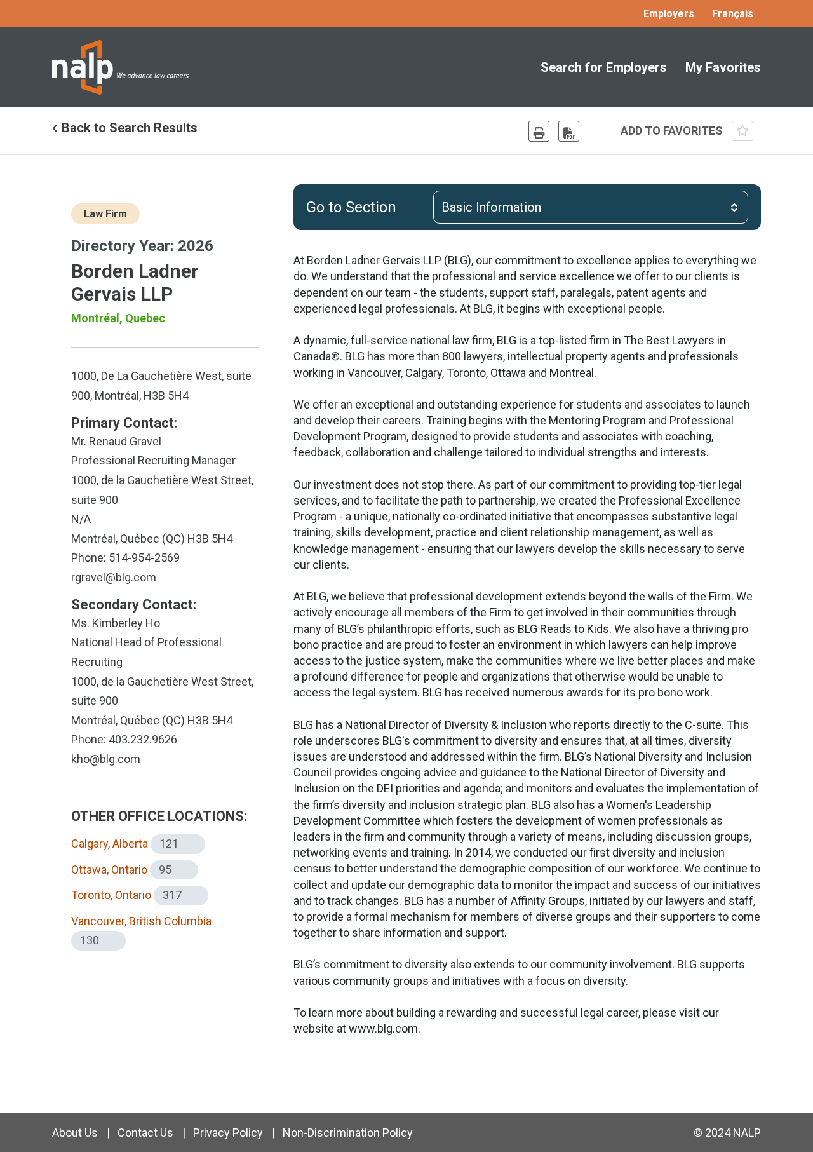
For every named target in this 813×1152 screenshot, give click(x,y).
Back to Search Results (128, 127)
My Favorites (723, 67)
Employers (668, 14)
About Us (75, 1132)
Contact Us (145, 1132)
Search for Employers (604, 67)
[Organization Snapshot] (568, 131)
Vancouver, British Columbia (141, 921)
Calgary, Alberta (109, 843)
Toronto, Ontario (111, 895)
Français (732, 14)
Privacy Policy (228, 1132)
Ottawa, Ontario (109, 869)
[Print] (538, 131)
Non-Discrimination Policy (348, 1132)
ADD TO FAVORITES (673, 130)
